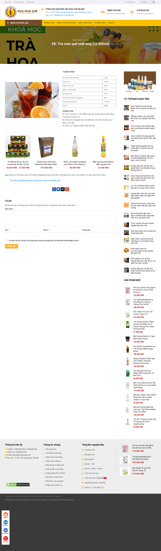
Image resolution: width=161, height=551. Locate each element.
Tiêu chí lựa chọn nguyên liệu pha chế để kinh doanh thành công (143, 128)
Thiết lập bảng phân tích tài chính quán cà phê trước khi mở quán (142, 148)
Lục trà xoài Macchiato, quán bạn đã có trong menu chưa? (143, 187)
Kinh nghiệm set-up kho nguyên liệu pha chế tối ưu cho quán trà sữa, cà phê (143, 261)
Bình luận (9, 209)
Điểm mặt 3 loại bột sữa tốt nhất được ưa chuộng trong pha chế (142, 241)
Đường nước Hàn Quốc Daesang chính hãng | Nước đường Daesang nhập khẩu (46, 163)
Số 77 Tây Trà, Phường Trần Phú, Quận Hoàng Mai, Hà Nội (71, 12)
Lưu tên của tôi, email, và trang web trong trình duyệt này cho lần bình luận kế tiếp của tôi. (44, 240)
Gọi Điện (5, 541)
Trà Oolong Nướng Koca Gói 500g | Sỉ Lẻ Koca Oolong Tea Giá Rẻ (141, 458)
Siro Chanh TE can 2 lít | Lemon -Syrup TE (141, 469)
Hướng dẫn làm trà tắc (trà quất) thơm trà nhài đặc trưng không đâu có (143, 168)
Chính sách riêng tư (53, 461)
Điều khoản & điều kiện (55, 465)
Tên (7, 230)
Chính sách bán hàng (54, 457)
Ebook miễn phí (19, 2)
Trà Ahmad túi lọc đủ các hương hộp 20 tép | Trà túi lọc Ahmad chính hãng (18, 163)
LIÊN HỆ (111, 23)
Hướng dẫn (30, 2)
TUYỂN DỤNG (100, 23)
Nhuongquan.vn (68, 500)
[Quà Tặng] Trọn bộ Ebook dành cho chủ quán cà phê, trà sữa (143, 108)
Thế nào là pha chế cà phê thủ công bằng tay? (143, 232)
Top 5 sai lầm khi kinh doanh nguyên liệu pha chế (142, 224)
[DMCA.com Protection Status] (17, 484)
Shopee (5, 517)
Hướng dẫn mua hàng (54, 469)
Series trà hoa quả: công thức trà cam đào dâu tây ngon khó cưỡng (143, 205)
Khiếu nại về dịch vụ (54, 485)
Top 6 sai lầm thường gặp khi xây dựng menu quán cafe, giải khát (143, 138)
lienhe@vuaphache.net (21, 455)
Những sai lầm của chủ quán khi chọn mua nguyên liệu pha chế (143, 118)
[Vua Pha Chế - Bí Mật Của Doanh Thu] (21, 12)
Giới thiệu (8, 2)
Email (46, 230)
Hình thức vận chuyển (54, 481)
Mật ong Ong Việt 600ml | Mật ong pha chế (103, 163)
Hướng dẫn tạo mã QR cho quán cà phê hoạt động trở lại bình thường (143, 271)
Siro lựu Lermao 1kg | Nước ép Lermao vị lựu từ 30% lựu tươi (142, 446)
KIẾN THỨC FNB (85, 23)
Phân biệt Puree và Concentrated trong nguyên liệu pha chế (142, 251)
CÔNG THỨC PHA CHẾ (66, 23)
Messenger (5, 533)
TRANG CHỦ (49, 23)
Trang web (86, 230)
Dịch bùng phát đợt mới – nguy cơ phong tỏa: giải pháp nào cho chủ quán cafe (142, 215)
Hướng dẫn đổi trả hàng (55, 473)
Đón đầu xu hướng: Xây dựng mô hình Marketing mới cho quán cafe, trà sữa (142, 158)
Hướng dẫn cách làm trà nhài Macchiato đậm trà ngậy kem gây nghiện (143, 195)
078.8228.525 (58, 15)
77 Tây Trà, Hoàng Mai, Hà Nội (25, 458)
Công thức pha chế (80, 40)
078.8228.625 (21, 452)
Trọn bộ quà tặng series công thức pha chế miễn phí (35, 180)
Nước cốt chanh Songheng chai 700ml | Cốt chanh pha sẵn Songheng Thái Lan (75, 163)
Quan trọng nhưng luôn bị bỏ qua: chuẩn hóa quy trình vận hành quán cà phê (142, 178)
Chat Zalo (6, 525)
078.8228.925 (69, 15)
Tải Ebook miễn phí (53, 453)
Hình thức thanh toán (54, 477)
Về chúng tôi (51, 449)
